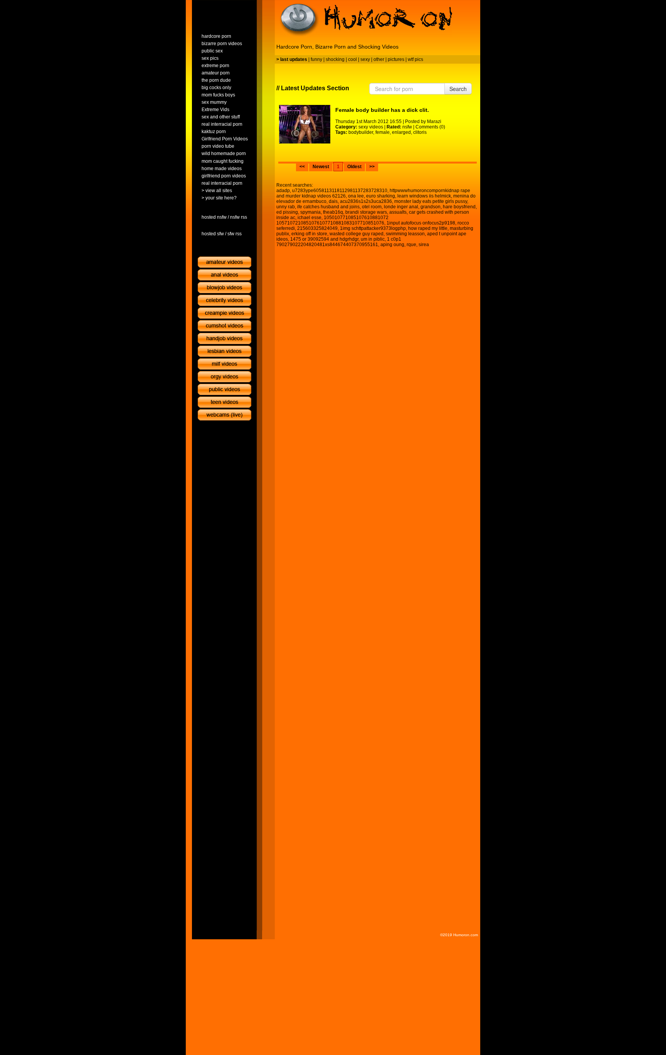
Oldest (354, 166)
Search (458, 89)
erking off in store (309, 233)
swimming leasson (405, 233)
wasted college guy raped (356, 233)
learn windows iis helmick (424, 196)
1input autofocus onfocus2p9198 (421, 223)
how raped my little (427, 228)
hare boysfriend (459, 206)
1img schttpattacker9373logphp (373, 228)
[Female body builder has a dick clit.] (304, 124)
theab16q (333, 212)
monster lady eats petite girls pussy (430, 201)
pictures (396, 59)
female (382, 132)
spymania (310, 212)
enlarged (401, 132)
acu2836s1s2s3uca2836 (366, 201)
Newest (321, 166)
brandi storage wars (366, 212)
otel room (372, 206)
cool (352, 59)
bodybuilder (360, 132)
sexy (365, 59)
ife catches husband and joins (328, 206)
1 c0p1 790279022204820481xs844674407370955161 (338, 241)
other (378, 59)
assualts (398, 212)
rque (411, 244)
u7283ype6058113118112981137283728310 (339, 190)
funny (316, 59)
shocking (335, 59)
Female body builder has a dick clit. (382, 110)
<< (302, 166)
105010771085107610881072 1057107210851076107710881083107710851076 (332, 220)
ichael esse (309, 217)
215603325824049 (317, 228)
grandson (430, 206)
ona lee (356, 196)
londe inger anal (401, 206)
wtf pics (415, 59)
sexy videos (370, 127)
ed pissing (287, 212)
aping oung (392, 244)
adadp (283, 190)
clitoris (420, 132)
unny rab (285, 206)
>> (372, 166)
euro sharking (380, 196)
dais (333, 201)
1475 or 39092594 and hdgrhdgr (324, 239)
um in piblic (373, 239)
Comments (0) (430, 127)
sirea (424, 244)
